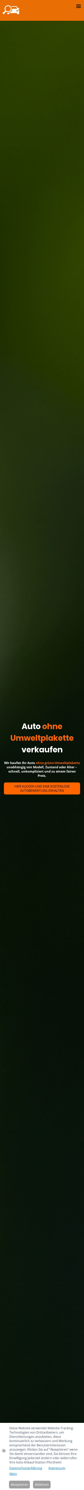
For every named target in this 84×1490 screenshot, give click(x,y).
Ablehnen (42, 1484)
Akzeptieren (19, 1484)
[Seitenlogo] (11, 10)
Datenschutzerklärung (25, 1468)
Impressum (56, 1468)
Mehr (13, 1474)
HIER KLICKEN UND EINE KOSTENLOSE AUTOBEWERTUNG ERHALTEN (42, 788)
